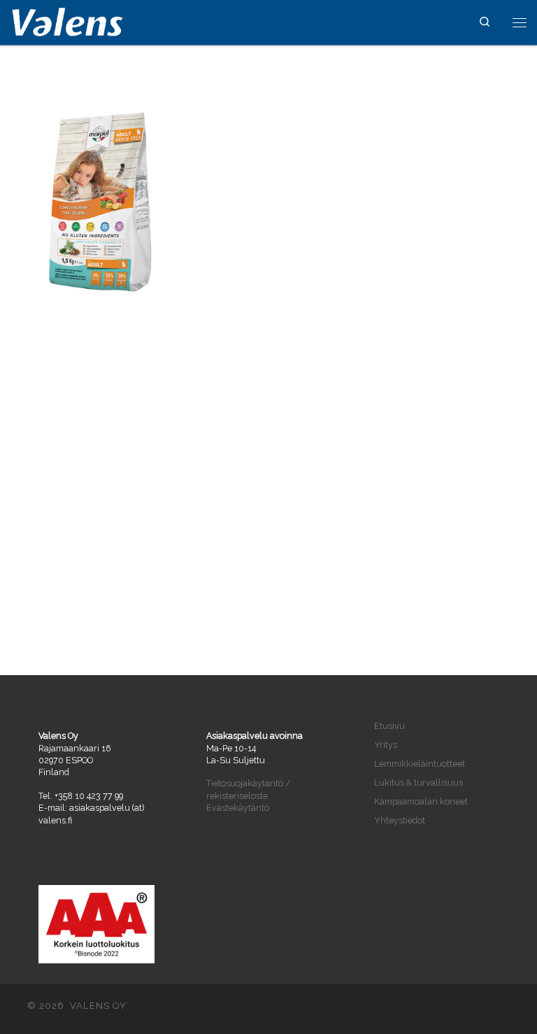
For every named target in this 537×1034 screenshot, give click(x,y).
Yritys (385, 744)
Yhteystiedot (399, 820)
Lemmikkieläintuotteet (419, 763)
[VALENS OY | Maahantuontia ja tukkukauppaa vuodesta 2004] (67, 21)
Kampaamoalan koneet (421, 801)
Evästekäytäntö (237, 807)
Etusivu (389, 726)
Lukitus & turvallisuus (418, 782)
